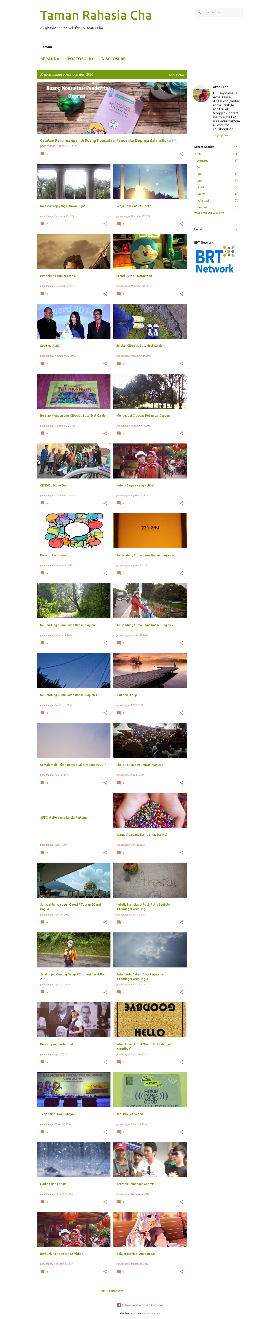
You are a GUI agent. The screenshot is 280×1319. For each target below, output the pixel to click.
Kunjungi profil (221, 135)
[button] (181, 154)
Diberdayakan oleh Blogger (142, 1305)
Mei (199, 180)
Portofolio (80, 59)
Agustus (202, 160)
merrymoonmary (150, 1313)
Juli (199, 167)
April (200, 187)
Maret (201, 194)
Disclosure (114, 59)
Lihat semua (176, 74)
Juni (199, 174)
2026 (197, 154)
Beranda (49, 59)
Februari (203, 200)
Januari (202, 207)
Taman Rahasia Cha (96, 15)
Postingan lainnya (112, 1291)
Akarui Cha (220, 87)
